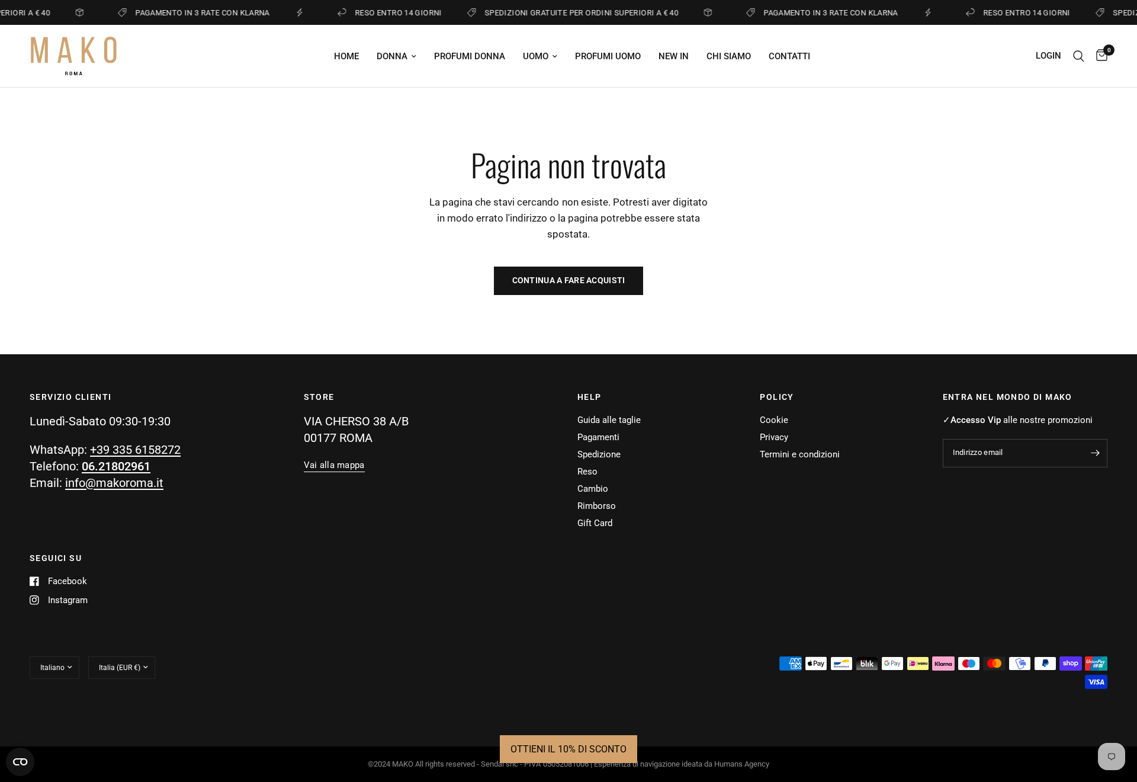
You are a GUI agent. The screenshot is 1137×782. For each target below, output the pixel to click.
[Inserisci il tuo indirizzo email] (1095, 453)
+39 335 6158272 (135, 450)
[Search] (1078, 56)
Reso (587, 471)
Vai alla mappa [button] (334, 465)
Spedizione (599, 454)
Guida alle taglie (609, 420)
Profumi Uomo (608, 56)
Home (346, 56)
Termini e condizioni (800, 454)
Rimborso (596, 506)
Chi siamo (728, 56)
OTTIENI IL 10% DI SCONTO (568, 749)
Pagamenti (598, 437)
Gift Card (594, 523)
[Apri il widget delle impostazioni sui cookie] (20, 762)
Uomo (535, 56)
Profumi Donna (469, 56)
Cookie (774, 420)
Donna (392, 56)
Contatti (789, 56)
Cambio (592, 488)
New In (674, 56)
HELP (589, 397)
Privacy (774, 437)
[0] (1098, 56)
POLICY (777, 397)
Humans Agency (741, 763)
